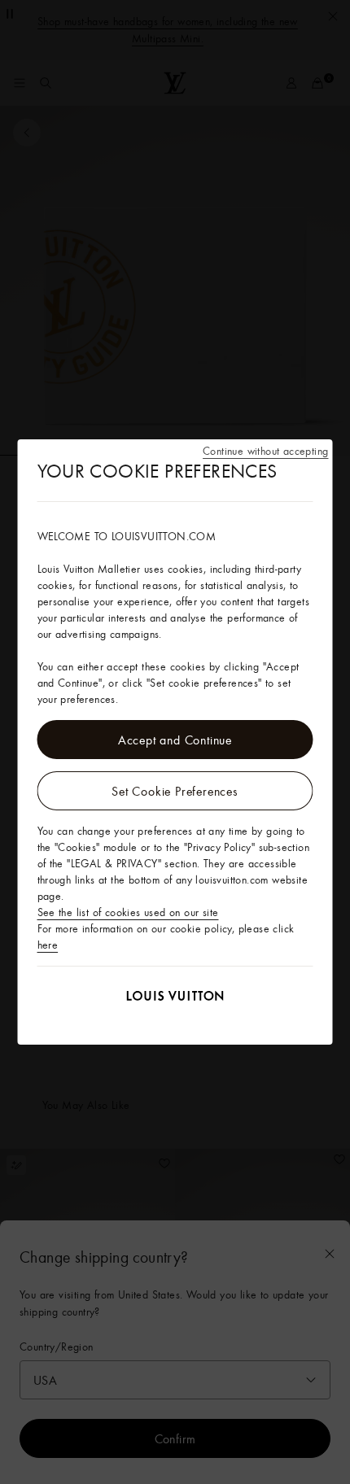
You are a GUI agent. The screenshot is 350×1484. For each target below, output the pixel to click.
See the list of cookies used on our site (128, 912)
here (48, 944)
